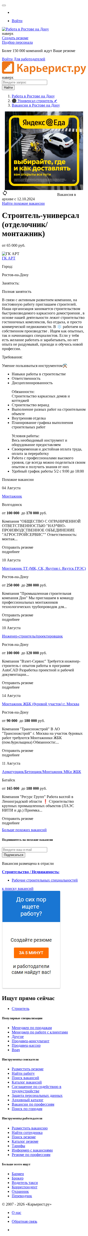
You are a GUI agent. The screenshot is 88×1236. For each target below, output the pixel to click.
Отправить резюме (17, 547)
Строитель (20, 1008)
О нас (16, 1212)
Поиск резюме (24, 1137)
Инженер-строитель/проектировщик (32, 636)
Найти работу (23, 1073)
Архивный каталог (28, 1100)
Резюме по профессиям (31, 1155)
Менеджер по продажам (32, 1028)
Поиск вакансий (25, 1078)
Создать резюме (15, 38)
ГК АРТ (8, 258)
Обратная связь (24, 1221)
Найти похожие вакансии (23, 203)
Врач (16, 1050)
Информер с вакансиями (32, 1150)
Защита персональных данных (37, 1095)
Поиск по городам (27, 1109)
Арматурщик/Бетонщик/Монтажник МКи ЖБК (41, 772)
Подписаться (13, 855)
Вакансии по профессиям (33, 1104)
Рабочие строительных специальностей (45, 880)
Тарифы (18, 1146)
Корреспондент (24, 1187)
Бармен (18, 1174)
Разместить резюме (28, 1069)
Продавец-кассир (26, 1045)
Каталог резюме (25, 1141)
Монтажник (12, 496)
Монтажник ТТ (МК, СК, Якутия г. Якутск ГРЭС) (44, 568)
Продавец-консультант (30, 1041)
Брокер (17, 1178)
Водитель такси (25, 1183)
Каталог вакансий (27, 1082)
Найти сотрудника (27, 1132)
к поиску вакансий (17, 888)
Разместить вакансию (30, 1128)
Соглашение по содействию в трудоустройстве (36, 1089)
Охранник (20, 1191)
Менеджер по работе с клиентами (40, 1032)
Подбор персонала (17, 42)
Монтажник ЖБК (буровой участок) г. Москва (40, 704)
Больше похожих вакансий (24, 830)
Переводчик (22, 1196)
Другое (18, 1036)
